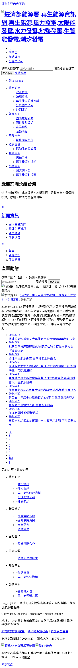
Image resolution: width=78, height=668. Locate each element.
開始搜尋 (41, 281)
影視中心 (14, 166)
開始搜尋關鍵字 (64, 68)
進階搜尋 (20, 73)
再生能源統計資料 (27, 101)
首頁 (12, 250)
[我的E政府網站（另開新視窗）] (44, 645)
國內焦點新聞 (24, 118)
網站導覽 (14, 57)
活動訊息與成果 (26, 148)
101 (11, 458)
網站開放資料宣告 (13, 631)
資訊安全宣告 (59, 631)
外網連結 (22, 109)
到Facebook (16, 80)
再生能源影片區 (26, 174)
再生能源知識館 (26, 161)
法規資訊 (22, 96)
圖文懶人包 (23, 170)
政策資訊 (22, 92)
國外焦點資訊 (24, 122)
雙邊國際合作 (24, 140)
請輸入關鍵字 (10, 68)
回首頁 (13, 52)
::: (10, 48)
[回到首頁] (39, 39)
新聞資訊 (14, 114)
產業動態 (22, 127)
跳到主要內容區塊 (13, 3)
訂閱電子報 (16, 61)
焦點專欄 (22, 157)
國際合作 (14, 135)
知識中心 (14, 153)
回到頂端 (7, 664)
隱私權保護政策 (38, 631)
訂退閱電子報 (24, 105)
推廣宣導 (14, 144)
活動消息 (22, 131)
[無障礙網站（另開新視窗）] (18, 645)
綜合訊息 (14, 87)
